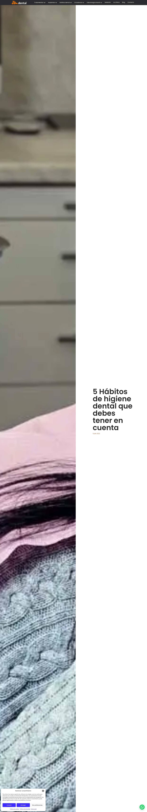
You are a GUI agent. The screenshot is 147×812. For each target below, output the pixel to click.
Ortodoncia (78, 2)
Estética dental (65, 2)
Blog (123, 2)
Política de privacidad (25, 809)
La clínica (116, 2)
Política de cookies (14, 809)
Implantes (51, 2)
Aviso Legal (33, 809)
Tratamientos (38, 2)
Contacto (131, 2)
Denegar (23, 805)
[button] (43, 791)
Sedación (108, 2)
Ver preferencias (37, 805)
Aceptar (9, 805)
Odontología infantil (93, 2)
